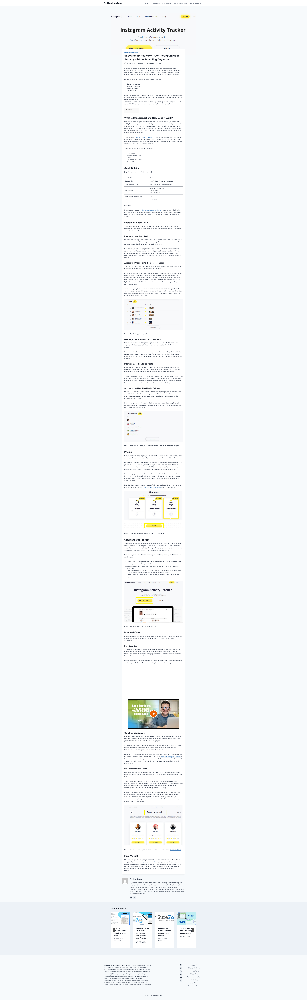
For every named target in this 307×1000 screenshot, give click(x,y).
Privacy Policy (194, 974)
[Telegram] (181, 980)
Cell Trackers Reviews (131, 52)
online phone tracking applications (152, 210)
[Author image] (125, 64)
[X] (181, 968)
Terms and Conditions (194, 977)
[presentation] (120, 918)
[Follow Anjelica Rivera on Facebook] (131, 897)
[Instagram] (181, 971)
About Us (194, 965)
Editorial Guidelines (194, 968)
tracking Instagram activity (147, 862)
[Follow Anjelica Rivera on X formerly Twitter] (134, 897)
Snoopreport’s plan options (152, 487)
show (135, 109)
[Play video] (153, 714)
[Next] (193, 930)
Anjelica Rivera (132, 63)
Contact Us (194, 980)
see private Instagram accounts (170, 757)
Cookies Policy (194, 971)
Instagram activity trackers (143, 137)
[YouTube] (181, 977)
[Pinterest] (181, 974)
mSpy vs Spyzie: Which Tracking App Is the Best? (186, 930)
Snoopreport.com (175, 850)
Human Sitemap (194, 983)
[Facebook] (181, 965)
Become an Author (194, 986)
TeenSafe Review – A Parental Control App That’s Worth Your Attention (142, 933)
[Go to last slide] (114, 930)
